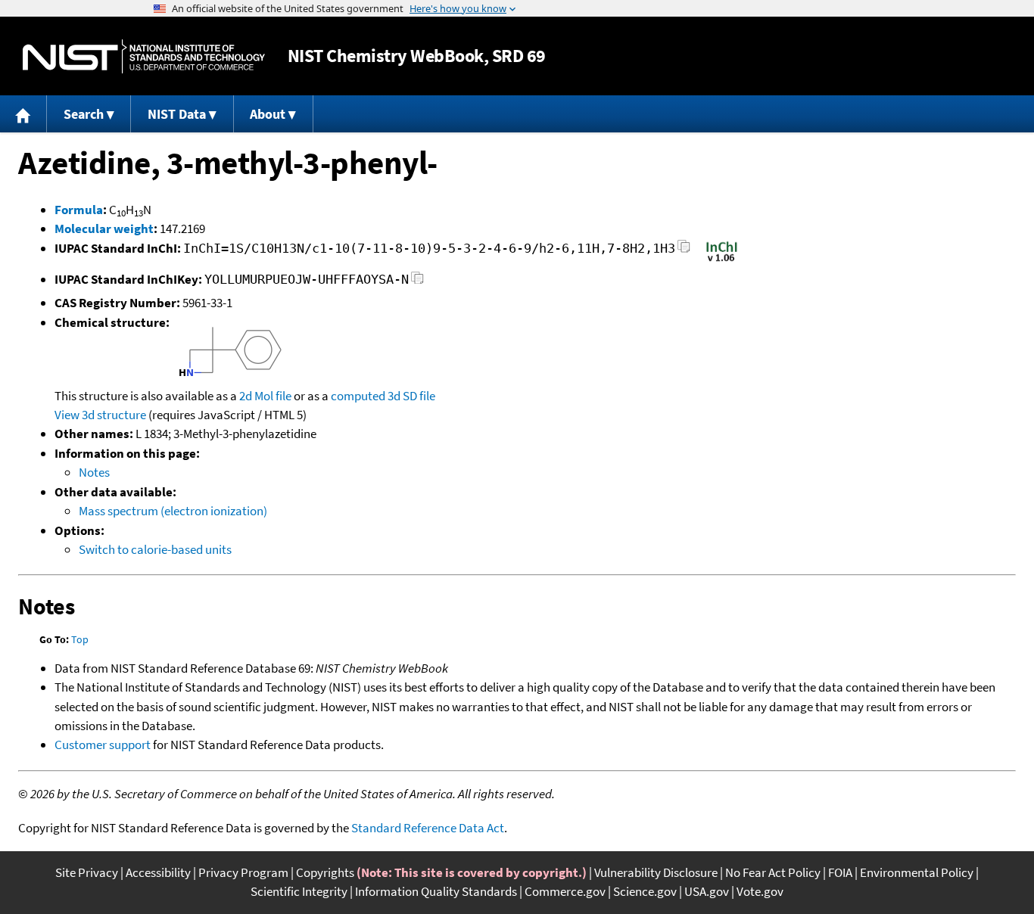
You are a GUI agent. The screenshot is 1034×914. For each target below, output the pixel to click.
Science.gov (645, 891)
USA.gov (706, 891)
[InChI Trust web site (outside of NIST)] (721, 260)
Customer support (103, 744)
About (267, 114)
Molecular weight (104, 228)
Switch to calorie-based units (155, 549)
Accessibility (158, 872)
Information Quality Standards (436, 891)
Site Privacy (86, 872)
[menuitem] (23, 113)
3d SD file (411, 395)
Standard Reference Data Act (427, 827)
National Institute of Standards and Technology (144, 56)
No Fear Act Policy (773, 872)
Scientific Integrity (299, 891)
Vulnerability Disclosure (656, 872)
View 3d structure (100, 414)
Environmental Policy (916, 872)
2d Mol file (265, 395)
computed (358, 395)
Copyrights (325, 872)
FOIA (840, 872)
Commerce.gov (565, 891)
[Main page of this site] (23, 113)
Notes (94, 472)
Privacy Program (243, 872)
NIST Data (177, 114)
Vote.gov (760, 891)
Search (84, 114)
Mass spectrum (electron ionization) (173, 510)
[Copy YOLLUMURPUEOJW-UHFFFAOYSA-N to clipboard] (417, 282)
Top (80, 639)
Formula (79, 209)
